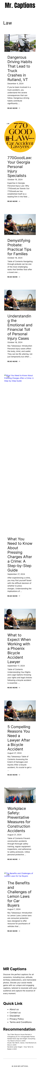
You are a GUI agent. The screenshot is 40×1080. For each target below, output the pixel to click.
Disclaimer (15, 1015)
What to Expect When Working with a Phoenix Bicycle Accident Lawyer (19, 648)
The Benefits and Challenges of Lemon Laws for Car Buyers (19, 894)
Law (8, 36)
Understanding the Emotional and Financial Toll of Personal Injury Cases (19, 327)
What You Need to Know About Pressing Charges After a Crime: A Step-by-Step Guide (19, 554)
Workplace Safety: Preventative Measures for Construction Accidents (18, 819)
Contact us (15, 1012)
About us (14, 1009)
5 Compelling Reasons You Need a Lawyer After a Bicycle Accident (18, 737)
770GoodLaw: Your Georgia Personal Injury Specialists (19, 166)
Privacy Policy (17, 1019)
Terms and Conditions (21, 1022)
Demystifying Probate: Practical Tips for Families (19, 247)
